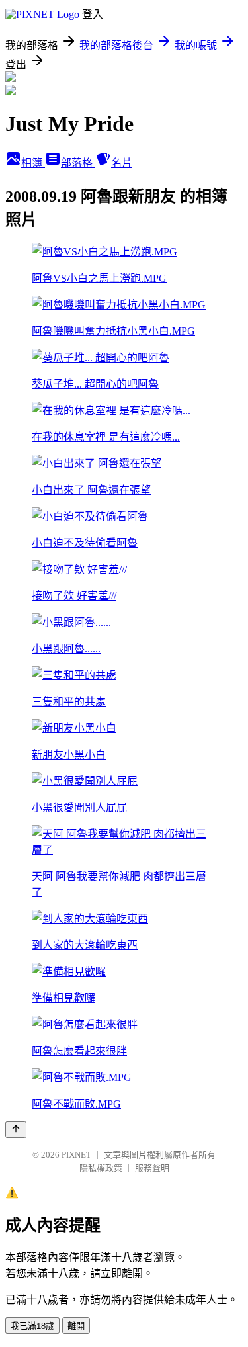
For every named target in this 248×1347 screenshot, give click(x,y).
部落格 (78, 163)
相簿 (33, 163)
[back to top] (15, 1129)
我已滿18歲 (32, 1326)
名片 (121, 163)
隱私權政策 (100, 1168)
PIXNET (76, 1155)
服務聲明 (152, 1168)
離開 (76, 1326)
